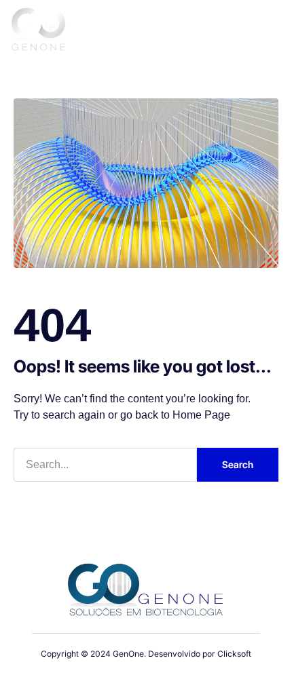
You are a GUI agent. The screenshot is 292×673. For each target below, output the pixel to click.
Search (237, 464)
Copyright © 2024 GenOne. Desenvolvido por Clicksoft (146, 654)
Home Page (201, 415)
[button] (265, 32)
